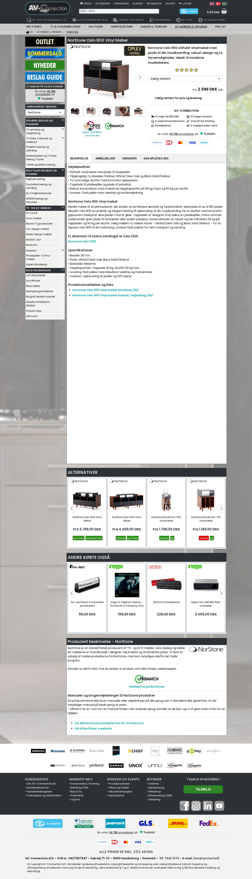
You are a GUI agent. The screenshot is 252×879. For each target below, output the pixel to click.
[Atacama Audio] (58, 751)
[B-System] (77, 751)
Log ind (187, 3)
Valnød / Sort (94, 538)
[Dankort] (169, 143)
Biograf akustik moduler (40, 296)
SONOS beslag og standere (36, 200)
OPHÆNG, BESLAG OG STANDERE (39, 122)
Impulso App (33, 310)
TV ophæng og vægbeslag (35, 131)
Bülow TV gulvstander (39, 223)
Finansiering (121, 3)
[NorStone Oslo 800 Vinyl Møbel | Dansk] (218, 4)
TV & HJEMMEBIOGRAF (65, 26)
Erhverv (170, 3)
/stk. (220, 90)
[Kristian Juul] (213, 751)
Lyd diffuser (33, 280)
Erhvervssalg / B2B (160, 795)
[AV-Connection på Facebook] (184, 810)
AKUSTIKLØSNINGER (38, 270)
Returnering (102, 3)
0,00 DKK (213, 12)
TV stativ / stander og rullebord (39, 140)
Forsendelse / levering (85, 783)
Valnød (120, 538)
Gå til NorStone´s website (93, 728)
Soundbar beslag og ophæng (38, 186)
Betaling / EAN (79, 787)
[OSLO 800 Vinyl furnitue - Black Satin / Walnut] (106, 77)
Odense (153, 783)
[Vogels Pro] (194, 765)
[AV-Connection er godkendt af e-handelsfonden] (48, 823)
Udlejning (154, 799)
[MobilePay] (157, 143)
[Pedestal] (97, 765)
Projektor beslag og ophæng (37, 148)
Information (154, 3)
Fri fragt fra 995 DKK (167, 116)
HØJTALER (96, 26)
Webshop (154, 791)
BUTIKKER (154, 779)
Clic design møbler (37, 229)
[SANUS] (116, 765)
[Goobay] (194, 751)
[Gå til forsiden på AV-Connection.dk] (81, 3)
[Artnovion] (38, 751)
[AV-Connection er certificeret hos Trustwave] (84, 823)
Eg (172, 538)
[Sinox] (135, 765)
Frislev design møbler (39, 234)
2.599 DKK (207, 89)
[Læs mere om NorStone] (79, 49)
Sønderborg (156, 787)
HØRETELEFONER (122, 26)
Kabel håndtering (36, 264)
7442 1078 (171, 858)
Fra (195, 90)
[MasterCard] (180, 143)
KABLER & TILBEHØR (154, 26)
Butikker (138, 3)
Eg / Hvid (78, 538)
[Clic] (155, 751)
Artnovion (32, 316)
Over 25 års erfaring (202, 121)
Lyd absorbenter (35, 275)
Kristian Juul (33, 239)
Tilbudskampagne (120, 791)
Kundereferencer (38, 787)
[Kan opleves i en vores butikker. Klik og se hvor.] (91, 130)
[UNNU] (155, 765)
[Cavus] (116, 751)
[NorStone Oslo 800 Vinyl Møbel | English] (211, 4)
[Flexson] (174, 751)
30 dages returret (201, 116)
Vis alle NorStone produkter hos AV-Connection (109, 723)
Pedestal (31, 250)
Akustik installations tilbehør (38, 303)
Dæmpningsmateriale (39, 291)
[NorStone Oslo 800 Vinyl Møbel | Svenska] (224, 4)
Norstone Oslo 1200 (82, 241)
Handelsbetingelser (39, 791)
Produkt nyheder (119, 783)
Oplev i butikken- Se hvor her (92, 134)
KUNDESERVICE (36, 779)
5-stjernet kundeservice (170, 121)
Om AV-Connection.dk (41, 783)
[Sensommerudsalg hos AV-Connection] (45, 57)
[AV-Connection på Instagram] (196, 810)
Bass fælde (33, 286)
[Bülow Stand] (97, 751)
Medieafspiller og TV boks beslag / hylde (41, 157)
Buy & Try (76, 791)
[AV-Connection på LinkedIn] (208, 810)
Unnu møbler (34, 218)
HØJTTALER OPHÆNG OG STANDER (41, 172)
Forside (87, 3)
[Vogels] (174, 765)
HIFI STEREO (34, 26)
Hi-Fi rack (31, 213)
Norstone (31, 245)
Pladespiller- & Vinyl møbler (38, 257)
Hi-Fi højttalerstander (38, 193)
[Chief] (135, 751)
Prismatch (77, 795)
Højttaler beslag (35, 179)
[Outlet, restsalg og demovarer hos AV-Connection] (45, 46)
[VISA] (192, 143)
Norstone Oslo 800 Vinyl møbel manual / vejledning (112, 295)
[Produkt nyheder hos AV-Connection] (45, 69)
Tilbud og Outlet (119, 787)
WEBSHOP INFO (81, 779)
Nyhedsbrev (116, 795)
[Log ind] (180, 3)
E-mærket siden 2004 (204, 125)
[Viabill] (204, 143)
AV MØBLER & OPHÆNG (191, 26)
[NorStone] (77, 765)
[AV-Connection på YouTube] (219, 810)
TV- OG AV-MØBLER (38, 208)
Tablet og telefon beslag (40, 164)
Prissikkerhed (163, 125)
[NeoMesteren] (58, 765)
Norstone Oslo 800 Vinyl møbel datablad (105, 290)
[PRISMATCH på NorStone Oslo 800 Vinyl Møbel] (114, 130)
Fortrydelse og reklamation (44, 795)
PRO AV (220, 26)
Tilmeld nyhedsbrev (203, 779)
